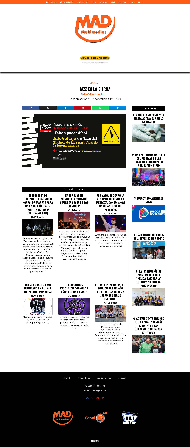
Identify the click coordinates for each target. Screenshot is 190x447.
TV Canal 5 (52, 2)
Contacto (67, 378)
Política (93, 2)
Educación (122, 2)
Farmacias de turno (84, 378)
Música (94, 83)
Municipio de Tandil (104, 378)
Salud (113, 2)
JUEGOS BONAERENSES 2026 (150, 200)
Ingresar (123, 378)
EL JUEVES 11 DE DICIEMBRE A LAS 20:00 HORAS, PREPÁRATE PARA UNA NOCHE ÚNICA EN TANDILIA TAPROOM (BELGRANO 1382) (38, 204)
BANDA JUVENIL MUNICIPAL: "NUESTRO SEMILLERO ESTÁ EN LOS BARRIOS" (74, 200)
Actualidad (103, 2)
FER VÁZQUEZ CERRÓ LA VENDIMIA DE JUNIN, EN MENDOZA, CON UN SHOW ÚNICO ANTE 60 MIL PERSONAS (110, 202)
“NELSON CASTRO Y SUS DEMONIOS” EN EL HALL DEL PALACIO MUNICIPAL (37, 288)
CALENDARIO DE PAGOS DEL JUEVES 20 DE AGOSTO (148, 236)
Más (139, 2)
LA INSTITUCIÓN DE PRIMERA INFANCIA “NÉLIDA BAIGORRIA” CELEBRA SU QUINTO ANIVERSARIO (148, 278)
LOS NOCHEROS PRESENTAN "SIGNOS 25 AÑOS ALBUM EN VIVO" (74, 288)
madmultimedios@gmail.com (95, 390)
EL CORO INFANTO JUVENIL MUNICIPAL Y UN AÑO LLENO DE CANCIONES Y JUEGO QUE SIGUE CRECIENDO (110, 292)
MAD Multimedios (94, 94)
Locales (132, 2)
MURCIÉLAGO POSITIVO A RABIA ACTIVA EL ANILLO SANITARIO (149, 118)
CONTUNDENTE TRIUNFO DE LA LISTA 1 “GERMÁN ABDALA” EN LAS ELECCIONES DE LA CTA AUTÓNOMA (149, 325)
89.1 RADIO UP (68, 2)
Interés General (82, 2)
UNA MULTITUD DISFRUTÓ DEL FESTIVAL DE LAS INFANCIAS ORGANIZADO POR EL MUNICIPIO (150, 160)
